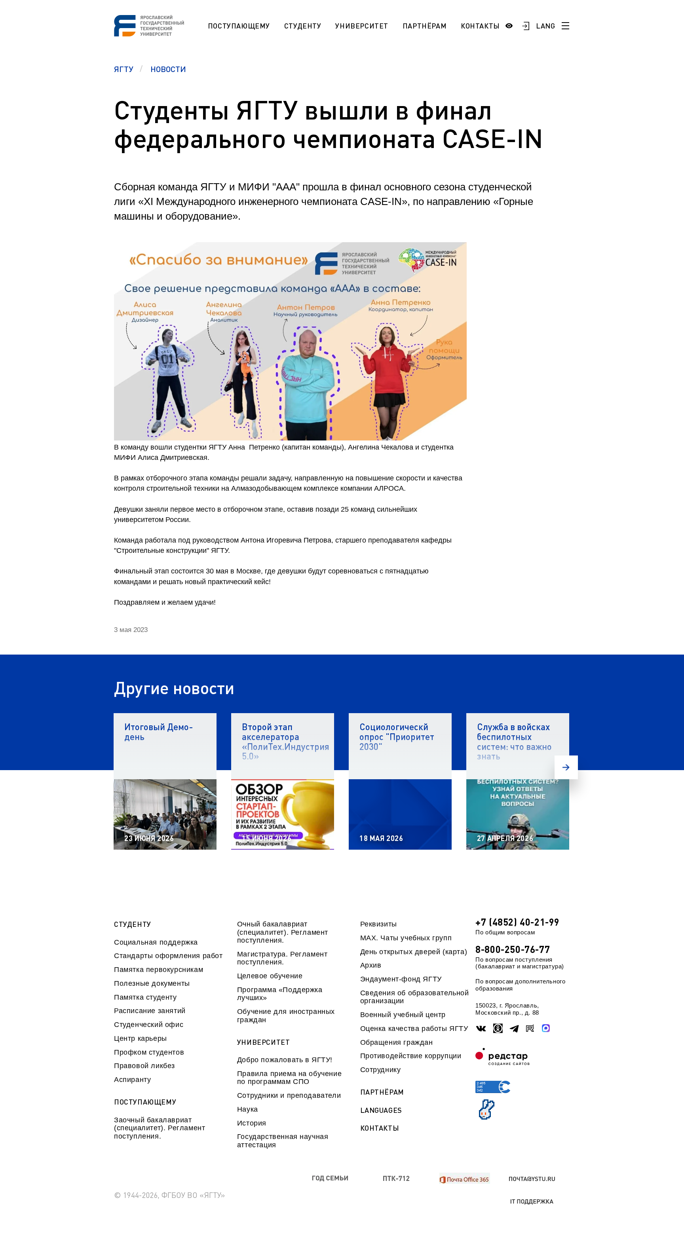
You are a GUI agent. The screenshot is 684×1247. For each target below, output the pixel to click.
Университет (361, 25)
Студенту (302, 25)
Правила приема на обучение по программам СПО (289, 1078)
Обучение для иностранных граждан (286, 1015)
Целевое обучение (270, 976)
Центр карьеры (140, 1038)
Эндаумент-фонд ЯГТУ (401, 979)
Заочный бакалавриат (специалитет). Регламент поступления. (159, 1128)
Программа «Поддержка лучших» (280, 994)
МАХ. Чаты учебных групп (406, 938)
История (251, 1123)
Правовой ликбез (144, 1066)
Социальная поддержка (156, 942)
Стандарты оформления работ (168, 956)
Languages (381, 1110)
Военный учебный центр (403, 1015)
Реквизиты (378, 924)
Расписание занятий (150, 1011)
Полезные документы (152, 983)
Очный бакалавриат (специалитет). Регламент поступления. (282, 932)
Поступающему (239, 25)
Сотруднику (380, 1070)
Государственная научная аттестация (283, 1140)
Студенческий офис (148, 1025)
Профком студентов (149, 1052)
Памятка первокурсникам (158, 970)
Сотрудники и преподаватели (289, 1095)
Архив (371, 965)
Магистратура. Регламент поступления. (282, 958)
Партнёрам (424, 25)
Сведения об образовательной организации (414, 997)
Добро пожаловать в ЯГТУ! (284, 1060)
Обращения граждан (396, 1042)
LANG (545, 25)
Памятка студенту (145, 997)
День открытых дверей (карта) (413, 952)
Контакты (480, 25)
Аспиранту (132, 1080)
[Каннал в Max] (546, 1028)
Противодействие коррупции (411, 1056)
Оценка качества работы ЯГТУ (414, 1029)
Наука (247, 1109)
